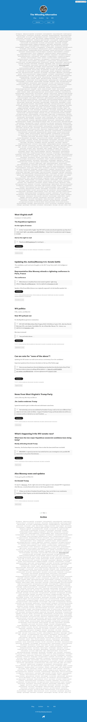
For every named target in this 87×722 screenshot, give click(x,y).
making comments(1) (20, 188)
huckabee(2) (31, 118)
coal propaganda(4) (42, 99)
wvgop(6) (38, 78)
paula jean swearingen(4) (23, 98)
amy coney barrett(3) (33, 105)
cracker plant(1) (38, 185)
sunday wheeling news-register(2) (39, 121)
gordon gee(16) (46, 50)
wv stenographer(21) (40, 47)
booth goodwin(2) (21, 117)
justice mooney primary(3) (33, 111)
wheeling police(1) (20, 179)
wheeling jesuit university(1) (26, 160)
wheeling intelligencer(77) (54, 37)
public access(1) (49, 175)
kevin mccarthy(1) (53, 139)
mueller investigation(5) (24, 83)
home (70, 205)
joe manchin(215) (38, 34)
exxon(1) (24, 154)
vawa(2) (17, 129)
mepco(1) (66, 160)
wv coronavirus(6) (29, 81)
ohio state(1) (69, 169)
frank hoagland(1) (39, 199)
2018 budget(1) (49, 164)
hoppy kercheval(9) (68, 62)
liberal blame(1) (23, 157)
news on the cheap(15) (41, 51)
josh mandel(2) (66, 135)
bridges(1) (70, 145)
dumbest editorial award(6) (57, 77)
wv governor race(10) (20, 62)
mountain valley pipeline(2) (23, 138)
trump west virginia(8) (40, 68)
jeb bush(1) (53, 185)
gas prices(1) (46, 200)
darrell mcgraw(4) (63, 100)
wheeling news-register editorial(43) (41, 40)
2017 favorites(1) (27, 166)
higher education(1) (46, 185)
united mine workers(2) (21, 130)
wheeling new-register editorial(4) (65, 93)
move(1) (65, 157)
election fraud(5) (68, 89)
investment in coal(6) (25, 78)
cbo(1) (65, 169)
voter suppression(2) (22, 135)
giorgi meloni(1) (39, 200)
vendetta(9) (52, 62)
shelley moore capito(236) (28, 34)
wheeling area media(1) (29, 179)
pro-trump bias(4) (66, 98)
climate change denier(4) (65, 90)
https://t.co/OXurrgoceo (28, 284)
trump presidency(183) (57, 34)
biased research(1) (62, 147)
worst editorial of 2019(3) (53, 111)
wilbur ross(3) (43, 108)
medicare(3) (41, 112)
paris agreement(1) (59, 157)
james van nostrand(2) (38, 126)
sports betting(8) (37, 66)
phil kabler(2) (67, 117)
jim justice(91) (38, 35)
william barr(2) (44, 129)
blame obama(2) (50, 124)
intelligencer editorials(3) (23, 108)
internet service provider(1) (45, 155)
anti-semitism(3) (46, 106)
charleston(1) (30, 184)
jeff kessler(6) (52, 81)
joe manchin (61, 295)
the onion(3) (26, 109)
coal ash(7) (38, 71)
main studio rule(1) (61, 161)
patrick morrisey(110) (21, 35)
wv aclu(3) (68, 102)
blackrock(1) (44, 142)
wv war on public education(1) (62, 202)
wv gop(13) (33, 54)
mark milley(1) (61, 139)
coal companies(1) (68, 173)
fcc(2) (16, 124)
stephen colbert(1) (55, 184)
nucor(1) (47, 203)
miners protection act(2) (42, 138)
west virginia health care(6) (65, 81)
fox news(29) (41, 43)
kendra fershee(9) (59, 62)
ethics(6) (39, 77)
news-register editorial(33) (62, 41)
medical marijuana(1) (56, 155)
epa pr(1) (25, 170)
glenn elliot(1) (68, 203)
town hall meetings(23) (45, 45)
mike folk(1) (61, 172)
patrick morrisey (60, 344)
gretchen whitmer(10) (65, 59)
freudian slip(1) (34, 169)
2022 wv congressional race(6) (41, 80)
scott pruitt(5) (20, 90)
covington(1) (18, 173)
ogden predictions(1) (30, 188)
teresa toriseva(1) (60, 141)
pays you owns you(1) (41, 190)
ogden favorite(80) (21, 37)
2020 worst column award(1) (66, 184)
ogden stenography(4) (49, 98)
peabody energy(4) (54, 100)
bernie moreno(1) (32, 145)
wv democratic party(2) (46, 115)
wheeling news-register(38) (25, 41)
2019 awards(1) (38, 182)
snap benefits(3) (62, 102)
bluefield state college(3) (22, 111)
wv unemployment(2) (66, 130)
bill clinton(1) (58, 150)
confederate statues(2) (59, 120)
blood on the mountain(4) (66, 95)
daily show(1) (45, 196)
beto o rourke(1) (67, 175)
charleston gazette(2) (48, 126)
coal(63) (33, 38)
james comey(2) (31, 136)
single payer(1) (60, 160)
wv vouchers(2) (38, 117)
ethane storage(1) (44, 160)
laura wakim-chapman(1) (55, 200)
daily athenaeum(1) (20, 194)
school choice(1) (68, 139)
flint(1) (32, 151)
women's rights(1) (65, 199)
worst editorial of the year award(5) (61, 83)
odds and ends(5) (41, 87)
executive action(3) (21, 112)
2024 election (22, 461)
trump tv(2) (36, 123)
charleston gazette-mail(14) (26, 53)
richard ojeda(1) (39, 170)
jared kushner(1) (31, 157)
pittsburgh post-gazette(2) (60, 136)
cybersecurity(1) (30, 167)
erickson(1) (40, 181)
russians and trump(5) (46, 89)
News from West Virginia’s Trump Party (33, 394)
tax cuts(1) (33, 190)
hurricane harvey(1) (32, 158)
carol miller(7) (51, 74)
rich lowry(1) (35, 144)
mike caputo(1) (30, 142)
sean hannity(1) (31, 200)
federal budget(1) (42, 166)
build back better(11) (62, 57)
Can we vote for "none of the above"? (32, 356)
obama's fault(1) (44, 157)
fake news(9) (27, 63)
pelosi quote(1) (19, 155)
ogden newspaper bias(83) (65, 35)
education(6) (54, 78)
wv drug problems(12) (52, 56)
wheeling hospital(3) (61, 109)
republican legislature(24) (33, 45)
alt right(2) (29, 121)
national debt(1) (34, 164)
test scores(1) (20, 170)
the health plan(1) (61, 167)
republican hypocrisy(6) (53, 80)
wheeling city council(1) (53, 182)
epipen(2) (30, 126)
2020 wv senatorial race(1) (31, 187)
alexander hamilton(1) (67, 179)
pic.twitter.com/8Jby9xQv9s (24, 371)
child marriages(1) (48, 205)
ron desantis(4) (57, 92)
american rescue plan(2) (35, 133)
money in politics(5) (62, 86)
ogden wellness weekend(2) (41, 120)
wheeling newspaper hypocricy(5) (23, 89)
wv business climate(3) (51, 108)
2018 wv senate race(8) (53, 65)
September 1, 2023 (29, 328)
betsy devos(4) (23, 100)
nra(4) (18, 100)
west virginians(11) (45, 59)
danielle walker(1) (61, 196)
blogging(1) (22, 197)
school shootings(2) (43, 114)
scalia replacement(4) (54, 90)
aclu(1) (68, 147)
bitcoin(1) (30, 161)
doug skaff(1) (30, 203)
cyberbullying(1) (56, 153)
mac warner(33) (52, 41)
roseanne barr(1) (26, 169)
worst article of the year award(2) (65, 115)
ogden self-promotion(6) (46, 78)
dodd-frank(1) (33, 205)
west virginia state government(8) (24, 69)
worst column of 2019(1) (20, 178)
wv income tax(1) (52, 188)
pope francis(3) (66, 106)
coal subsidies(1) (67, 164)
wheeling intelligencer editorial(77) (40, 37)
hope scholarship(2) (30, 117)
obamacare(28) (58, 43)
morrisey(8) (52, 69)
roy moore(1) (32, 163)
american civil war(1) (47, 181)
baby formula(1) (51, 197)
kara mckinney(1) (37, 141)
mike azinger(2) (33, 138)
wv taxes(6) (66, 77)
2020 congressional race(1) (21, 184)
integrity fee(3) (67, 103)
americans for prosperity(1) (28, 173)
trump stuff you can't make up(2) (47, 123)
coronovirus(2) (18, 115)
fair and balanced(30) (33, 43)
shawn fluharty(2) (58, 124)
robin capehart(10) (41, 60)
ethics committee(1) (65, 153)
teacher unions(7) (66, 71)
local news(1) (60, 173)
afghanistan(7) (59, 72)
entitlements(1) (55, 193)
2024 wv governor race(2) (34, 129)
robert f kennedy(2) (67, 118)
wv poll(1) (18, 139)
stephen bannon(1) (56, 151)
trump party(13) (54, 54)
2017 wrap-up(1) (18, 166)
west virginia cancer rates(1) (43, 194)
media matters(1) (24, 163)
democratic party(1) (44, 147)
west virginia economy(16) (22, 50)
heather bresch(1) (40, 150)
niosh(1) (54, 181)
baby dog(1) (55, 205)
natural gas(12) (43, 56)
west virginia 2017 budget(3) (32, 112)
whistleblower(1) (30, 182)
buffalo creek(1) (38, 163)
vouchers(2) (67, 120)
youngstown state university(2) (65, 129)
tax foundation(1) (41, 193)
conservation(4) (46, 100)
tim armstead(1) (31, 170)
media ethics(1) (68, 172)
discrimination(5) (33, 83)
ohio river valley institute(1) (25, 190)
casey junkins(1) (36, 160)
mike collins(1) (58, 142)
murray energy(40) (54, 40)
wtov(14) (34, 53)
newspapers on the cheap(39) (65, 40)
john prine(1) (60, 181)
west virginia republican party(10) (33, 62)
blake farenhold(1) (44, 161)
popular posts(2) (36, 115)
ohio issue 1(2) (26, 127)
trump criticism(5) (25, 86)
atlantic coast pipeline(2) (46, 133)
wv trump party (27, 296)
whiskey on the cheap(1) (49, 199)
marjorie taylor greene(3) (23, 106)
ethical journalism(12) (31, 57)
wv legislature (41, 249)
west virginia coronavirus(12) (64, 54)
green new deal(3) (21, 102)
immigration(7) (58, 71)
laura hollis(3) (69, 105)
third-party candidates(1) (40, 151)
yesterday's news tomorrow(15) (56, 50)
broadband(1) (51, 169)
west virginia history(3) (44, 105)
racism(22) (27, 47)
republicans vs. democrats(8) (52, 68)
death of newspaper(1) (21, 167)
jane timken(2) (24, 136)
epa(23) (52, 45)
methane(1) (47, 179)
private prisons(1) (65, 144)
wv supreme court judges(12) (64, 56)
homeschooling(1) (53, 196)
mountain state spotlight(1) (50, 187)
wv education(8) (66, 63)
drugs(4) (32, 95)
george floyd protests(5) (44, 86)
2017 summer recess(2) (56, 121)
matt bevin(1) (20, 182)
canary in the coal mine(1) (45, 172)
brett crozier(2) (19, 127)
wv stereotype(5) (67, 84)
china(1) (59, 187)
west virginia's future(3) (34, 108)
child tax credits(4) (26, 95)
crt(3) (69, 108)
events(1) (47, 158)
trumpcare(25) (65, 44)
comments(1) (68, 167)
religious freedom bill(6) (21, 80)
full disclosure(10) (45, 62)
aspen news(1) (57, 199)
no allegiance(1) (65, 187)
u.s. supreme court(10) (51, 60)
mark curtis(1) (53, 167)
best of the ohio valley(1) (39, 202)
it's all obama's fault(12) (52, 57)
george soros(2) (43, 124)
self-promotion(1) (32, 150)
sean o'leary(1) (52, 191)
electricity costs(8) (36, 69)
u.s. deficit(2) (21, 133)
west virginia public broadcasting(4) (40, 96)
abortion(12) (23, 57)
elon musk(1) (39, 145)
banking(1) (50, 148)
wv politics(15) (50, 51)
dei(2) (55, 117)
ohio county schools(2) (27, 115)
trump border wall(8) (43, 65)
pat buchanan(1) (21, 151)
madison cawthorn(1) (38, 191)
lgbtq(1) (65, 178)
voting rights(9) (48, 63)
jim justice (30, 249)
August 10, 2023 (52, 371)
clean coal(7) (18, 72)
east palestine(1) (60, 203)
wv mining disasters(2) (61, 114)
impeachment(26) (57, 44)
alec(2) (19, 120)
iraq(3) (18, 103)
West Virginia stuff (24, 214)
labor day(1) (35, 139)
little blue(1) (59, 185)
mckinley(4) (18, 95)
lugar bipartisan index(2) (20, 121)
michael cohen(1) (19, 172)
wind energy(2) (37, 127)
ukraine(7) (52, 71)
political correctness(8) (64, 68)
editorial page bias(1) (66, 138)
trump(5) (54, 89)
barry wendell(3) (19, 109)
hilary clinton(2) (39, 136)
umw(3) (69, 100)
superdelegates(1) (53, 147)
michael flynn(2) (49, 117)
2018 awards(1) (55, 172)
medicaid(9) (20, 63)
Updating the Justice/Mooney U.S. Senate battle (37, 261)
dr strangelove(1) (20, 185)
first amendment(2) (24, 129)
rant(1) (28, 178)
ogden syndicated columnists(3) (27, 103)
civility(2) (27, 133)
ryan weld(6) (49, 75)
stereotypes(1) (68, 194)
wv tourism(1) (48, 193)
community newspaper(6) (40, 75)
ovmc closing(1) (21, 181)
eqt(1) (60, 179)
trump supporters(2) (29, 123)
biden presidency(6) (46, 77)
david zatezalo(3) (37, 109)
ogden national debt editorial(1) (23, 164)
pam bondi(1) (18, 145)
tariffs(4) (18, 92)
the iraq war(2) (51, 120)
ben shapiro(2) (54, 115)
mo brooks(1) (59, 191)
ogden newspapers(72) (66, 37)
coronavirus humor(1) (29, 185)
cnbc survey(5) (29, 84)
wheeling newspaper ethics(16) (35, 50)
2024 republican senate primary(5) (30, 87)
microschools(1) (53, 203)
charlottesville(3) (45, 109)
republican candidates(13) (62, 53)
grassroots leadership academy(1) (41, 173)
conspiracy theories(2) (39, 130)
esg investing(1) (26, 205)
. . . (46, 414)
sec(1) (55, 164)
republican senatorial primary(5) (58, 87)
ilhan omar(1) (23, 176)
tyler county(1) (58, 154)
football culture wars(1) (22, 161)
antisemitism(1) (29, 141)
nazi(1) (45, 148)
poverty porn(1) (48, 153)
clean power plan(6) (38, 81)
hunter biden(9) (33, 63)
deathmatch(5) (60, 84)
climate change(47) (60, 38)
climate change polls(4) (53, 96)
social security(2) (24, 120)
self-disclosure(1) (65, 150)
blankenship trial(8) (67, 69)
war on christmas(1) (39, 179)
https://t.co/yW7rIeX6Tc (55, 369)
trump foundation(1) (65, 151)
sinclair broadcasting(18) (32, 48)
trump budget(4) (32, 98)
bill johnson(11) (37, 59)
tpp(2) (31, 127)
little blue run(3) (28, 102)
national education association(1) (58, 170)
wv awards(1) (29, 139)
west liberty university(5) (29, 90)
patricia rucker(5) (54, 86)
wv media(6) (67, 74)
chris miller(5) (44, 84)
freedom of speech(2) (43, 135)
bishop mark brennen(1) (50, 202)
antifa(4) (28, 92)
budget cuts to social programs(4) (25, 96)
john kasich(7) (37, 72)
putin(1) (63, 194)
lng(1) (19, 147)
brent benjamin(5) (45, 90)
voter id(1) (43, 154)
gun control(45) (68, 38)
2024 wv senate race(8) (64, 65)
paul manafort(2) (20, 123)
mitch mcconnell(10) (32, 60)
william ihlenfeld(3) (39, 103)
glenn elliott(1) (51, 142)
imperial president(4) (19, 93)
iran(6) (57, 81)
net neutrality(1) (69, 166)
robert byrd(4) (45, 95)
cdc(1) (25, 182)
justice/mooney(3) (44, 111)
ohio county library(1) (51, 190)
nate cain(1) (60, 205)
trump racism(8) (34, 65)
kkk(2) (48, 121)
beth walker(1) (57, 145)
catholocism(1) (52, 161)
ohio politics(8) (58, 69)
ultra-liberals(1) (26, 155)
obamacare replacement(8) (47, 66)
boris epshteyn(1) (40, 158)
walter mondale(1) (42, 144)
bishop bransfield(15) (58, 51)
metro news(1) (31, 199)
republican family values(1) (30, 193)
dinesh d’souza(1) (24, 200)
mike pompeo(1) (29, 196)
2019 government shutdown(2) (48, 118)
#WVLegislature (30, 242)
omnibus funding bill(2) (33, 114)
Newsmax (24, 485)
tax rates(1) (29, 148)
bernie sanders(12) (35, 56)
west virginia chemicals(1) (30, 194)
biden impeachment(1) (43, 139)
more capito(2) (59, 118)
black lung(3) (25, 105)
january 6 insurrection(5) (43, 83)
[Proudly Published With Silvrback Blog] (43, 717)
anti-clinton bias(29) (49, 43)
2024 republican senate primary (26, 295)
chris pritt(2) (52, 136)
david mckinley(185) (47, 34)
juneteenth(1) (58, 197)
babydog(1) (50, 138)
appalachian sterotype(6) (21, 75)
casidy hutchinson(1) (23, 199)
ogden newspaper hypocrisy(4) (37, 92)
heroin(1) (52, 178)
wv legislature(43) (29, 40)
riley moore (54, 421)
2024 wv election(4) (39, 93)
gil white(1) (67, 161)
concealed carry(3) (54, 102)
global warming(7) (45, 71)
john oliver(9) (59, 63)
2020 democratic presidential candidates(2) (50, 127)
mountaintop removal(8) (27, 66)
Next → (45, 513)
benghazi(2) (18, 126)
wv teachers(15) (67, 50)
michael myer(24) (24, 45)
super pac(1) (48, 151)
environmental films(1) (58, 176)
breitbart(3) (68, 112)
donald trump (50, 295)
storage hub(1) (46, 178)
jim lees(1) (38, 157)
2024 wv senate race (80, 1)
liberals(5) (48, 87)
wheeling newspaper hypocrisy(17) (60, 48)
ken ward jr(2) (25, 126)
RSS (52, 18)
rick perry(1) (49, 166)
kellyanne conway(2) (52, 132)
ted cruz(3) (47, 112)
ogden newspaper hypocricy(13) (23, 54)
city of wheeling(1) (34, 155)
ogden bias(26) (50, 44)
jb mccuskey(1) (45, 141)
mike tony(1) (24, 145)
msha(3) (65, 108)
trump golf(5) (33, 89)
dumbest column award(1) (24, 153)
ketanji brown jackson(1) (55, 194)
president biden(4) (68, 99)
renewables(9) (41, 63)
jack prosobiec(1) (50, 154)
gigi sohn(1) (35, 197)
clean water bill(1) (59, 169)
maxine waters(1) (21, 196)
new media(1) (60, 164)
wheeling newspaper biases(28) (26, 44)
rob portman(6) (33, 77)
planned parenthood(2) (42, 132)
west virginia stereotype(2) (22, 114)
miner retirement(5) (34, 86)
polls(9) (53, 63)
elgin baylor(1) (69, 188)
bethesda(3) (32, 106)
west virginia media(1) (21, 191)
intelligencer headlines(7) (42, 74)
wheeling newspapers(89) (54, 35)
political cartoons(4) (29, 93)
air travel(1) (69, 178)
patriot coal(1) (56, 175)
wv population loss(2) (67, 124)
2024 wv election (22, 344)
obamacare (35, 249)
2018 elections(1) (38, 167)
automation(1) (64, 200)
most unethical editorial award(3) (58, 112)
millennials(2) (38, 118)
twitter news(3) (36, 102)
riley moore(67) (27, 38)
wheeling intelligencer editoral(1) (54, 144)
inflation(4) (46, 93)
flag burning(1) (64, 145)
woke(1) (66, 205)
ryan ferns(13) (47, 54)
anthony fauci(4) (40, 98)
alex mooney (44, 295)
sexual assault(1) (18, 169)
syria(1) (27, 181)
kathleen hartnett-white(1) (52, 163)
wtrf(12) (39, 57)
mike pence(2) (20, 118)
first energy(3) (19, 105)
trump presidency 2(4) (66, 92)
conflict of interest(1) (23, 150)
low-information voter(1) (39, 175)
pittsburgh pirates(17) (43, 48)
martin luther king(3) (44, 102)
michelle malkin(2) (68, 127)
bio (47, 18)
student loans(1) (22, 141)
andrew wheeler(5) (37, 84)
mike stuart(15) (22, 51)
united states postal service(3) (57, 103)
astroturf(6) (69, 80)
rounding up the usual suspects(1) (37, 153)
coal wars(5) (38, 90)
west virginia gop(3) (61, 105)
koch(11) (31, 59)
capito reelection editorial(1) (36, 178)
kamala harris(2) (58, 123)
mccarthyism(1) (46, 167)
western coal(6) (30, 75)
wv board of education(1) (66, 155)
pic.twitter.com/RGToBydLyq (35, 232)
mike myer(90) (45, 35)
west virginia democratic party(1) (26, 202)
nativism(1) (45, 182)
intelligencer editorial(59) (49, 38)
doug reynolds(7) (52, 72)
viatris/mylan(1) (30, 191)
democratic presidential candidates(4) (55, 99)
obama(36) (46, 41)
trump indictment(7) (59, 74)
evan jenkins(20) (58, 47)
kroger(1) (68, 196)
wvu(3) (31, 109)
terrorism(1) (37, 154)
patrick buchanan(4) (49, 92)
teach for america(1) (67, 158)
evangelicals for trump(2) (53, 129)
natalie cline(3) (47, 103)
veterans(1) (68, 170)
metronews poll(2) (32, 132)
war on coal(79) (29, 37)
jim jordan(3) (60, 108)
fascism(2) (26, 118)
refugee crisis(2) (51, 114)
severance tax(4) (38, 100)
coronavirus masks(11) (55, 59)
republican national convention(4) (30, 99)
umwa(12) (44, 57)
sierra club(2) (51, 135)
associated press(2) (65, 133)
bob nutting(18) (23, 48)
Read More (18, 246)
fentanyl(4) (23, 92)
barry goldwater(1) (48, 176)
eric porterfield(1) (53, 173)
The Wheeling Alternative (45, 712)
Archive (41, 18)
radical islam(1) (40, 148)
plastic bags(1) (27, 172)
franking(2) (46, 136)
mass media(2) (22, 124)
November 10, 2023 (53, 284)
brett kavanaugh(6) (21, 81)
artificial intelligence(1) (48, 145)
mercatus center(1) (63, 163)
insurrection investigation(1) (63, 190)
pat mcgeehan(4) (58, 98)
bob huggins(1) (38, 142)
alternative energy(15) (30, 51)
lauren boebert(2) (59, 135)
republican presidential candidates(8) (27, 68)
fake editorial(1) (42, 164)
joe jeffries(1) (21, 193)
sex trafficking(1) (58, 178)
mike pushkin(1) (57, 138)
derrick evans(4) (30, 100)
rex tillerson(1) (18, 154)
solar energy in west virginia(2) (32, 124)
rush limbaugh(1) (52, 160)
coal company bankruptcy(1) (33, 147)
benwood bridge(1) (35, 172)
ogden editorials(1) (61, 188)
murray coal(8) (21, 71)
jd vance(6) (33, 78)
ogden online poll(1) (29, 175)
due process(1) (23, 148)
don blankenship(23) (19, 47)
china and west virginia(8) (24, 65)
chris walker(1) (52, 141)
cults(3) (61, 111)
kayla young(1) (23, 142)
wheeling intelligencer (19, 296)
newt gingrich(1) (39, 176)
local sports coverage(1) (22, 158)
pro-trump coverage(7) (30, 71)
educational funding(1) (21, 203)
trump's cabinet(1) (64, 148)
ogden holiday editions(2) (67, 121)
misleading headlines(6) (24, 77)
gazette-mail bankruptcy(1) (59, 166)
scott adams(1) (40, 205)
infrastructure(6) (30, 80)
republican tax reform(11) (22, 59)
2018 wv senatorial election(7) (29, 74)
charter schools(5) (60, 89)
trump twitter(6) (62, 80)
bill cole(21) (32, 47)
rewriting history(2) (56, 133)
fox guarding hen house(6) (66, 75)
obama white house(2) (22, 132)
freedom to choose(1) (66, 191)
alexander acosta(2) (67, 123)
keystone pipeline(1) (67, 185)
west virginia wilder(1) (43, 169)
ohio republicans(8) (45, 69)
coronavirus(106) (30, 35)
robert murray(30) (24, 43)
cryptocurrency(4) (53, 93)
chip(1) (44, 163)
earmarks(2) (31, 120)
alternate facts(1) (30, 154)
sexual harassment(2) (56, 130)
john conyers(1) (36, 161)
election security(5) (52, 84)
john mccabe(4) (38, 95)
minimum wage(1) (54, 179)
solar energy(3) (53, 109)
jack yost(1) (24, 147)
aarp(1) (34, 148)
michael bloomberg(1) (46, 184)
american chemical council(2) (63, 132)
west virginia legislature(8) (59, 66)
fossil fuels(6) (46, 81)
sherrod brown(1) (20, 175)
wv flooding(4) (19, 99)
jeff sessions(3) (53, 105)
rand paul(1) (22, 187)
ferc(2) (61, 127)
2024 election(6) (56, 75)
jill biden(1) (37, 188)
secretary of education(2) (33, 135)
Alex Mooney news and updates (30, 473)
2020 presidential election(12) (24, 56)
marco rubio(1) (41, 187)
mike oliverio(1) (29, 197)
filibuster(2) (68, 114)
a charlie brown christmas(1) (56, 158)
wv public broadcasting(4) (54, 95)
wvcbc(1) (46, 191)
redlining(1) (19, 205)
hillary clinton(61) (39, 38)
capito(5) (39, 89)
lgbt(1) (61, 175)
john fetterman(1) (43, 197)
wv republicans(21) (50, 47)
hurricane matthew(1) (49, 150)
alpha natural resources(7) (27, 72)
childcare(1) (64, 142)
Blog (35, 18)
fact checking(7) (44, 72)
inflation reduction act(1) (39, 203)
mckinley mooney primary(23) (61, 45)
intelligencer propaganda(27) (39, 44)
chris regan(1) (56, 148)
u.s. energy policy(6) (62, 78)
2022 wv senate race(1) (64, 193)
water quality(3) (39, 106)
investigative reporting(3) (56, 106)
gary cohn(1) (51, 157)
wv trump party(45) (20, 40)
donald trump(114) (67, 34)
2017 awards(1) (34, 166)
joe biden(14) (66, 51)
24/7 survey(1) (37, 184)
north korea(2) (30, 130)
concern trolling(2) (68, 126)
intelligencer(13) (40, 53)
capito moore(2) (48, 130)
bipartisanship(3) (67, 111)
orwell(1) (68, 182)
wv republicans (47, 249)
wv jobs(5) (51, 83)
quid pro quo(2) (60, 117)
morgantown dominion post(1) (24, 144)
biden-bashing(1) (44, 188)
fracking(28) (64, 43)
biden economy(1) (38, 196)
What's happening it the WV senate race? (34, 433)
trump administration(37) (37, 41)
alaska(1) (65, 176)
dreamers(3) (69, 109)
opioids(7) (20, 74)
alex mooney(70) (19, 38)
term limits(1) (66, 181)
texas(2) (43, 117)
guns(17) (50, 48)
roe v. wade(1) (65, 197)
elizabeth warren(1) (31, 176)
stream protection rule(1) (67, 154)
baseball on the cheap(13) (50, 53)
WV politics (20, 308)
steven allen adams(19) (67, 47)
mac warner (54, 344)
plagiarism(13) (40, 54)
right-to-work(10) (23, 60)
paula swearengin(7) (67, 72)
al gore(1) (28, 151)
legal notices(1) (62, 182)
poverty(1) (67, 141)
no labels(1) (23, 139)
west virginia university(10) (62, 60)
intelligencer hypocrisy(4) (64, 96)
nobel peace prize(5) (20, 84)
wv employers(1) (46, 170)
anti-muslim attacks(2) (58, 126)
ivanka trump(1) (33, 181)
